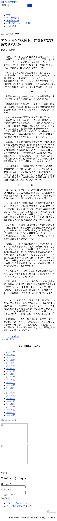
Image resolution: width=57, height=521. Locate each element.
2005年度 (10, 412)
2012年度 (10, 393)
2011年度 (10, 396)
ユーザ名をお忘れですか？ (19, 506)
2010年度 (10, 398)
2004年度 (10, 415)
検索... (5, 5)
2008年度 (10, 404)
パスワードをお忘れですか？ (20, 503)
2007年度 (10, 407)
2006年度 (10, 410)
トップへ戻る (7, 339)
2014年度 (15, 336)
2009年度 (10, 401)
